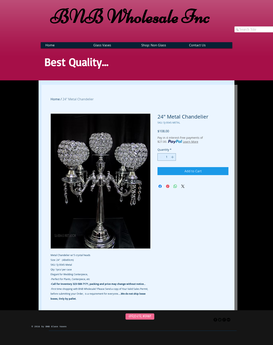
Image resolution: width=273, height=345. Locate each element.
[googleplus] (224, 320)
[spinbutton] (166, 157)
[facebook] (215, 320)
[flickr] (228, 320)
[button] (113, 45)
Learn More (190, 142)
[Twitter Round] (220, 320)
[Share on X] (182, 186)
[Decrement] (160, 157)
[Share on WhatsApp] (175, 186)
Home (55, 99)
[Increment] (172, 157)
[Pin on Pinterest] (167, 186)
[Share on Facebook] (160, 186)
